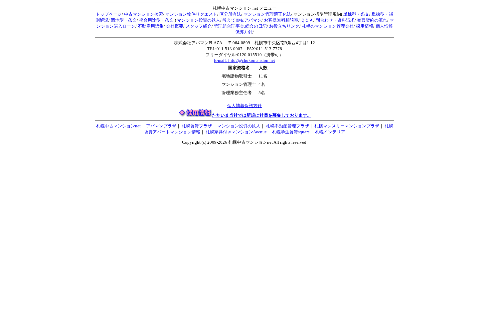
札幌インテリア (330, 131)
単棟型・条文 (356, 14)
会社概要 (174, 26)
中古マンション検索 (143, 14)
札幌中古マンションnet (118, 125)
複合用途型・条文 (156, 20)
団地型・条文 (124, 20)
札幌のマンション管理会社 (328, 26)
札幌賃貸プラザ (197, 125)
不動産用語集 (151, 26)
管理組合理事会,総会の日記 (240, 26)
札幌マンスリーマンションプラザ (346, 125)
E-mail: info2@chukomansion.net (244, 60)
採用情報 (364, 26)
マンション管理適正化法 (267, 14)
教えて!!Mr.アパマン (242, 20)
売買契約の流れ (372, 20)
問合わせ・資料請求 (335, 20)
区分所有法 (230, 14)
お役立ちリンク (284, 26)
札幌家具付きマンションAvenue (236, 131)
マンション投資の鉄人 (198, 20)
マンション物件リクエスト (191, 14)
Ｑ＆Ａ (307, 20)
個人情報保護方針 (244, 105)
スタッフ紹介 (199, 26)
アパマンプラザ (161, 125)
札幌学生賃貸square (291, 131)
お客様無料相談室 (281, 20)
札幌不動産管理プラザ (287, 125)
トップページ (109, 14)
